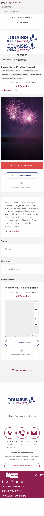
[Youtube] (17, 482)
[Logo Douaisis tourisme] (22, 401)
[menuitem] (22, 17)
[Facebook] (2, 482)
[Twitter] (7, 482)
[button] (15, 90)
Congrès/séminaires (13, 2)
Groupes (6, 7)
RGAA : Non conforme (14, 496)
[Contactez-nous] (22, 482)
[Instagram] (12, 482)
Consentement (10, 491)
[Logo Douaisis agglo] (12, 475)
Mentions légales (12, 486)
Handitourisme (10, 11)
